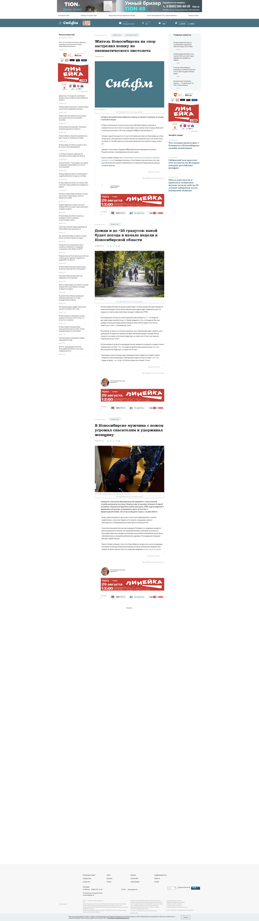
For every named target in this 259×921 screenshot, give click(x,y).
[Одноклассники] (110, 246)
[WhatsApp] (113, 246)
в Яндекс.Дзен (63, 904)
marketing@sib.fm (88, 895)
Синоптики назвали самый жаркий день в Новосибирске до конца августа (73, 228)
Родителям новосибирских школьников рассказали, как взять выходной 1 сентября (72, 118)
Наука (109, 882)
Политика (134, 878)
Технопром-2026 (63, 15)
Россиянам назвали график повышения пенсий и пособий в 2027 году (72, 308)
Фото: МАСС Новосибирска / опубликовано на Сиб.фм (112, 494)
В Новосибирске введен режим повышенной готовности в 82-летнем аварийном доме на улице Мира (71, 329)
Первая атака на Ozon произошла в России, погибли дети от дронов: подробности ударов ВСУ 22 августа (74, 258)
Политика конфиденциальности (140, 908)
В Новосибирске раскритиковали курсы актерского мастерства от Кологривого (72, 268)
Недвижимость (160, 875)
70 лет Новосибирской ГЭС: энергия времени (162, 15)
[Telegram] (119, 246)
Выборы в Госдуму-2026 (89, 15)
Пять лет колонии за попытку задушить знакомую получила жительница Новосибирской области (72, 44)
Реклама (86, 887)
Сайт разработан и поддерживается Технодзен (179, 910)
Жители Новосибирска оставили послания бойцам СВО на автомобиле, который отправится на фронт (73, 287)
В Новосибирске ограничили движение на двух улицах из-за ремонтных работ (73, 137)
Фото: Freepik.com (100, 109)
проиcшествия (131, 35)
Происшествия (89, 875)
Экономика (135, 882)
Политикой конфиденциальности (118, 918)
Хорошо (185, 917)
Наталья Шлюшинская (117, 381)
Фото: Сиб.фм (99, 299)
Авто (108, 875)
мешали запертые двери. (151, 549)
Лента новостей (66, 34)
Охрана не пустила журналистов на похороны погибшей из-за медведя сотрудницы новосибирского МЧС (71, 247)
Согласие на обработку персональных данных (144, 910)
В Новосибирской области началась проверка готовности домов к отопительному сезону (71, 218)
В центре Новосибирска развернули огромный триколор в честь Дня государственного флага (71, 298)
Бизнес (109, 878)
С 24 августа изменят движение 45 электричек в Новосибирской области (72, 155)
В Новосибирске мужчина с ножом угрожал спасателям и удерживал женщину (73, 108)
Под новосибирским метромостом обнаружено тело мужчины (70, 277)
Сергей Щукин (115, 186)
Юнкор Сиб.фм (193, 15)
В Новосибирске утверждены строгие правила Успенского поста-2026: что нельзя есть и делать (72, 318)
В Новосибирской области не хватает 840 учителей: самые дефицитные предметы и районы (73, 185)
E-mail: (129, 889)
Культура (86, 882)
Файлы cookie (134, 913)
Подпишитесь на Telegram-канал (130, 112)
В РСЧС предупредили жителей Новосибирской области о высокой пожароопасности (71, 349)
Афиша (133, 875)
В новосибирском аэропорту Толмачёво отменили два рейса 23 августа (72, 128)
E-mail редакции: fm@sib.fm (174, 905)
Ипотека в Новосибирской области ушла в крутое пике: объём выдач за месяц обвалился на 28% (73, 196)
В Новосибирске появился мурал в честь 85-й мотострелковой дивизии (73, 146)
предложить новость (67, 37)
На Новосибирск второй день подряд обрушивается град (71, 339)
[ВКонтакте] (107, 246)
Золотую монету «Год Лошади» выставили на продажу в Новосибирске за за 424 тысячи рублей (73, 165)
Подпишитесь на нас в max (154, 178)
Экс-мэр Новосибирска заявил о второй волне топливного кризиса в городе (72, 237)
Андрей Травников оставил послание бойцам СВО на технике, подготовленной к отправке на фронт (73, 207)
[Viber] (116, 246)
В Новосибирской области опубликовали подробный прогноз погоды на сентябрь (73, 175)
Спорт (156, 882)
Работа (157, 878)
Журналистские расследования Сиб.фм (122, 15)
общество (117, 35)
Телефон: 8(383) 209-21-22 (92, 889)
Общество (87, 878)
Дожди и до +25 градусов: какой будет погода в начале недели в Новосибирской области (73, 98)
